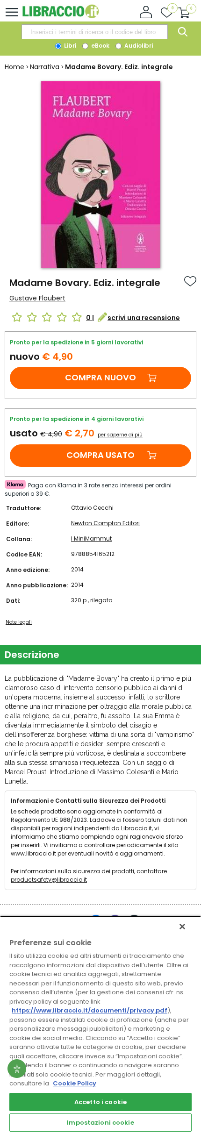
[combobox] (94, 31)
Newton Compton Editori (105, 523)
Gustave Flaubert (37, 298)
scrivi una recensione (144, 317)
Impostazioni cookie (100, 1122)
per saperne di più (120, 434)
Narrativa (44, 66)
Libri (69, 46)
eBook (99, 46)
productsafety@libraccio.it (49, 880)
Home (14, 66)
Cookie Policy (74, 1083)
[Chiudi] (182, 926)
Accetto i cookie (100, 1102)
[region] (100, 1025)
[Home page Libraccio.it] (60, 16)
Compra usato (100, 455)
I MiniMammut (91, 538)
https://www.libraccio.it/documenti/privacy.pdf (89, 1010)
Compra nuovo (100, 377)
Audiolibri (138, 46)
